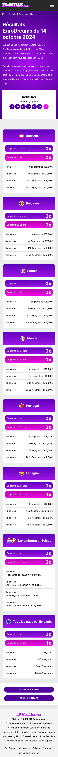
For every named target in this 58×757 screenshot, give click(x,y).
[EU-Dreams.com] (15, 6)
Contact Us (24, 748)
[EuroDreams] (3, 14)
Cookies (47, 748)
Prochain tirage (29, 698)
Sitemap (35, 753)
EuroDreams (10, 748)
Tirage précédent (29, 689)
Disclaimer (23, 753)
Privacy (36, 748)
